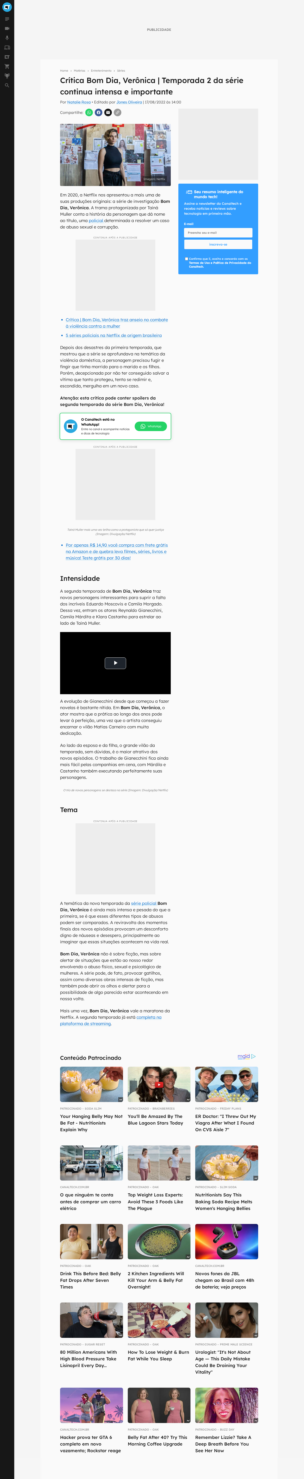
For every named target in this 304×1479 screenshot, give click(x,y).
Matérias (79, 70)
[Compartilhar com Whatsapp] (89, 112)
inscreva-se (218, 244)
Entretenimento (101, 70)
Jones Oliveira (129, 102)
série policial (144, 903)
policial (96, 220)
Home (64, 70)
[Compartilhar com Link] (117, 112)
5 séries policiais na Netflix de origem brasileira (114, 335)
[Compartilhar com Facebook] (98, 112)
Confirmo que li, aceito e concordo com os (220, 263)
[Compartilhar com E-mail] (108, 112)
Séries (121, 70)
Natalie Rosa (79, 102)
